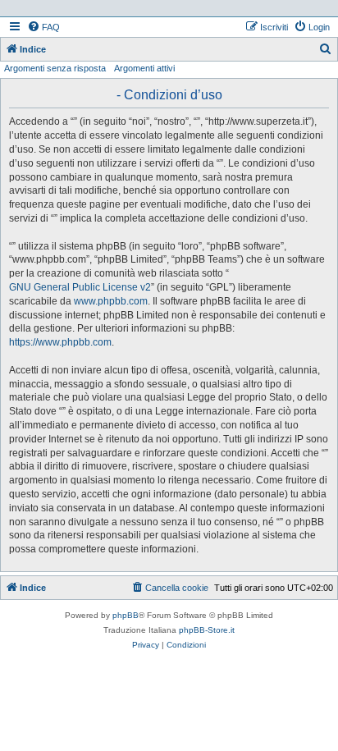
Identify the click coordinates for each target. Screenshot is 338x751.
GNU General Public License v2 (80, 287)
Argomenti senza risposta (55, 68)
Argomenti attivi (144, 68)
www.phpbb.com (111, 301)
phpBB (125, 615)
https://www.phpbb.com (60, 342)
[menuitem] (43, 27)
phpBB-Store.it (207, 629)
